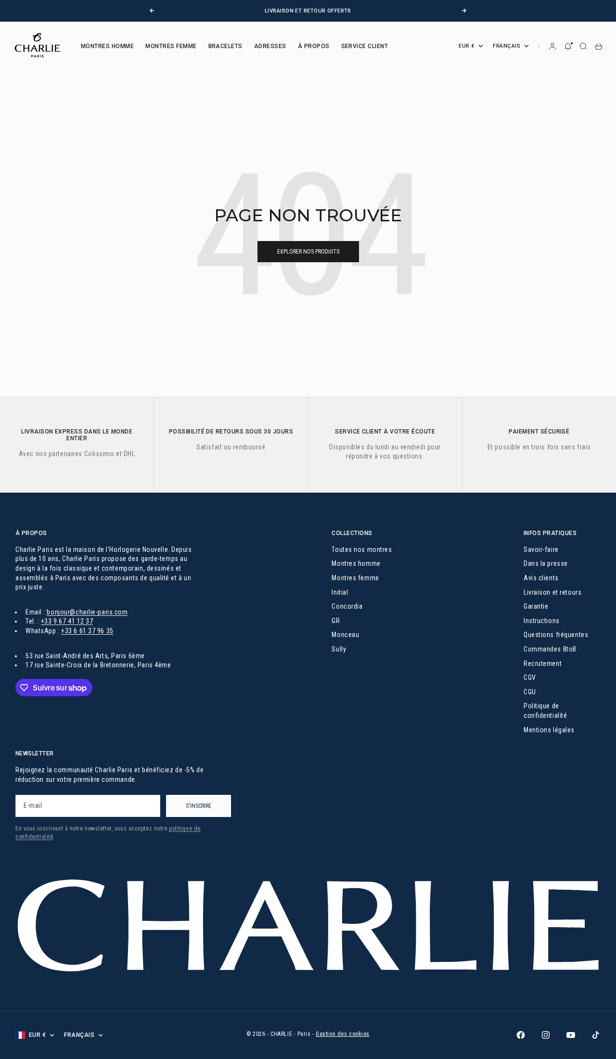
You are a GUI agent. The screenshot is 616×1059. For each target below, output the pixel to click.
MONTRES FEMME (170, 46)
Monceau (345, 634)
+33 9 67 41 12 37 (67, 621)
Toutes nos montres (362, 549)
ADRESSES (270, 46)
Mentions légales (549, 730)
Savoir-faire (541, 549)
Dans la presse (546, 563)
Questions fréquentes (556, 634)
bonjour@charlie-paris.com (87, 612)
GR (336, 621)
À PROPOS (314, 46)
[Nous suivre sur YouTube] (571, 1035)
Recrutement (543, 663)
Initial (340, 592)
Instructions (542, 621)
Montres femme (355, 578)
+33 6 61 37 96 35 (87, 631)
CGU (530, 692)
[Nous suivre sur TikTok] (596, 1035)
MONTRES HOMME (107, 46)
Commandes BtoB (550, 649)
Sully (339, 649)
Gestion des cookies (343, 1034)
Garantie (536, 606)
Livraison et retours (552, 592)
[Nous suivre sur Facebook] (521, 1035)
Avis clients (541, 578)
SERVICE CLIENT (364, 46)
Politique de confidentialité (545, 710)
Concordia (347, 606)
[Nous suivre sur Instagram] (546, 1035)
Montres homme (356, 563)
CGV (530, 677)
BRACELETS (225, 46)
